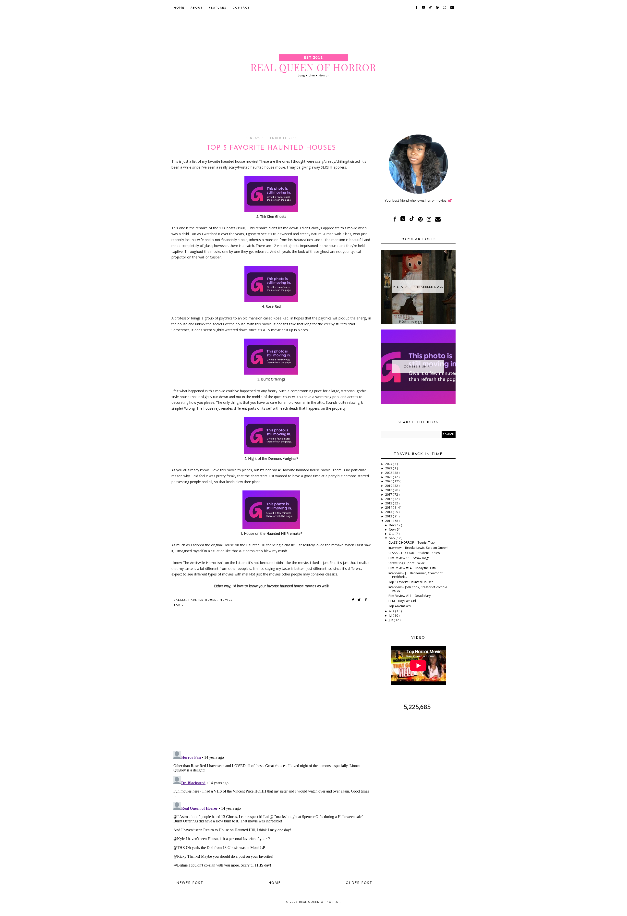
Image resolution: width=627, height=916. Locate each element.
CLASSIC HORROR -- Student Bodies (414, 553)
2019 (389, 486)
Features (218, 8)
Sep (392, 538)
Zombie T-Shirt (418, 366)
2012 (389, 516)
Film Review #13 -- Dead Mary (409, 596)
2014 (389, 507)
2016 (389, 499)
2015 (389, 503)
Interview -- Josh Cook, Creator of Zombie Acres (417, 589)
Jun (391, 620)
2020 (389, 481)
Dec (392, 525)
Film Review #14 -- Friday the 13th (412, 568)
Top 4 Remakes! (399, 606)
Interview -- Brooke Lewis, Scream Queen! (418, 548)
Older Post (359, 882)
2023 (389, 468)
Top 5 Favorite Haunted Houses (410, 582)
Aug (392, 611)
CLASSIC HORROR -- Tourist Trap (411, 542)
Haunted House (202, 600)
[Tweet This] (360, 600)
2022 (389, 473)
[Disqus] (271, 684)
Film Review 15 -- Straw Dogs (408, 558)
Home (179, 8)
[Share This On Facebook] (353, 600)
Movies (227, 600)
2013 (389, 512)
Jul (391, 615)
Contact (241, 8)
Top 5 (178, 605)
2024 (389, 464)
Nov (392, 529)
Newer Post (189, 882)
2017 (389, 494)
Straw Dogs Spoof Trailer (406, 563)
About (197, 8)
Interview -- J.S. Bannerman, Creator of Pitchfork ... (415, 575)
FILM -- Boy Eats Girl (402, 601)
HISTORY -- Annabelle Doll (418, 286)
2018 (389, 490)
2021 (389, 477)
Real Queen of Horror (320, 902)
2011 (389, 521)
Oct (392, 534)
